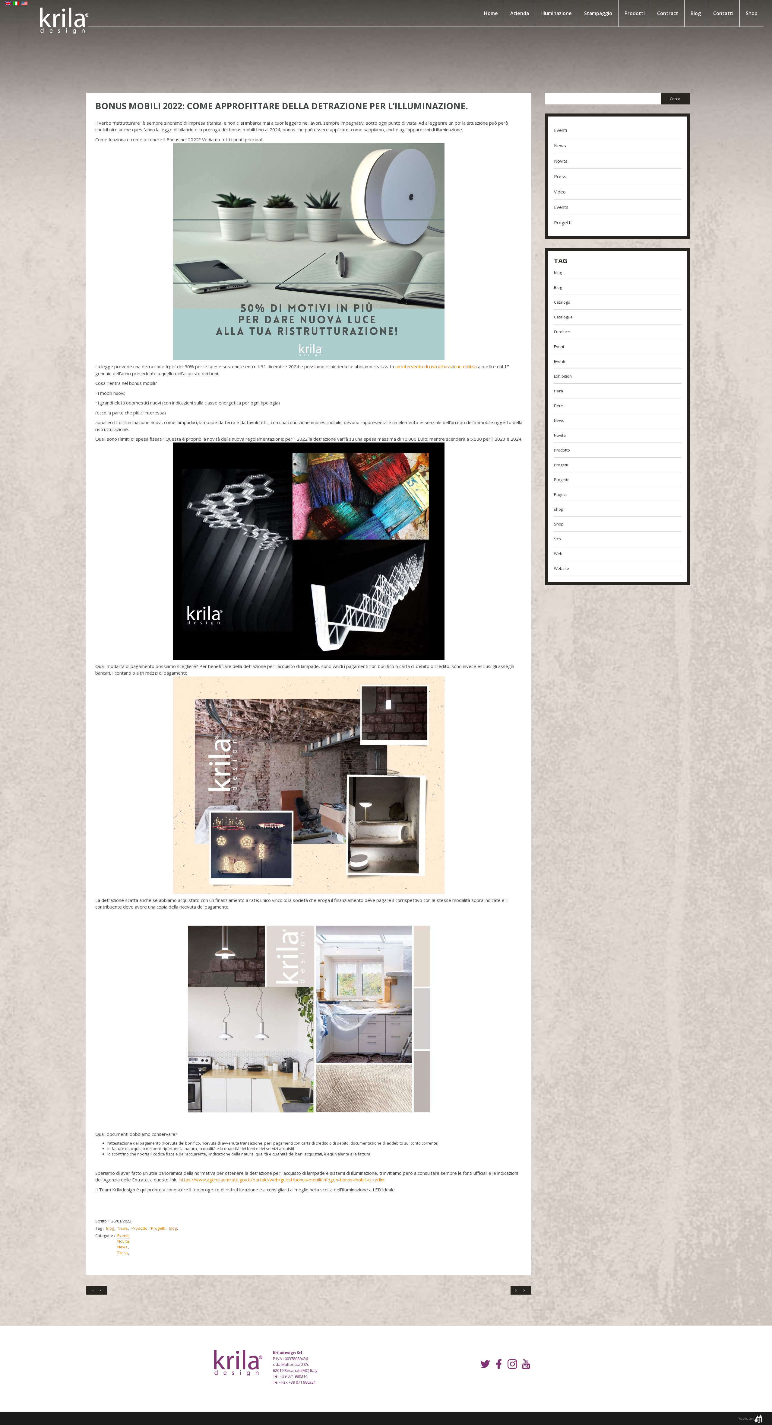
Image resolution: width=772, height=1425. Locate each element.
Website (561, 568)
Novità (123, 1241)
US (24, 5)
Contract (667, 13)
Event (559, 346)
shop (558, 509)
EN (8, 5)
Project (560, 494)
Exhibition (563, 376)
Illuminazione (556, 13)
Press (122, 1252)
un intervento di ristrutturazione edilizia (436, 366)
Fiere (558, 405)
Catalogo (562, 302)
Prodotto (139, 1228)
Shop (752, 13)
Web (558, 553)
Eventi (122, 1235)
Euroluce (562, 331)
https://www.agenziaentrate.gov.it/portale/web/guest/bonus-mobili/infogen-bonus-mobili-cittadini (281, 1180)
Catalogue (563, 317)
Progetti (158, 1228)
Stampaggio (598, 13)
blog (173, 1228)
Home (491, 13)
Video (560, 192)
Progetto (562, 479)
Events (561, 207)
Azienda (519, 13)
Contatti (723, 13)
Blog (696, 13)
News (123, 1228)
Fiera (558, 391)
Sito (557, 539)
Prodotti (635, 13)
